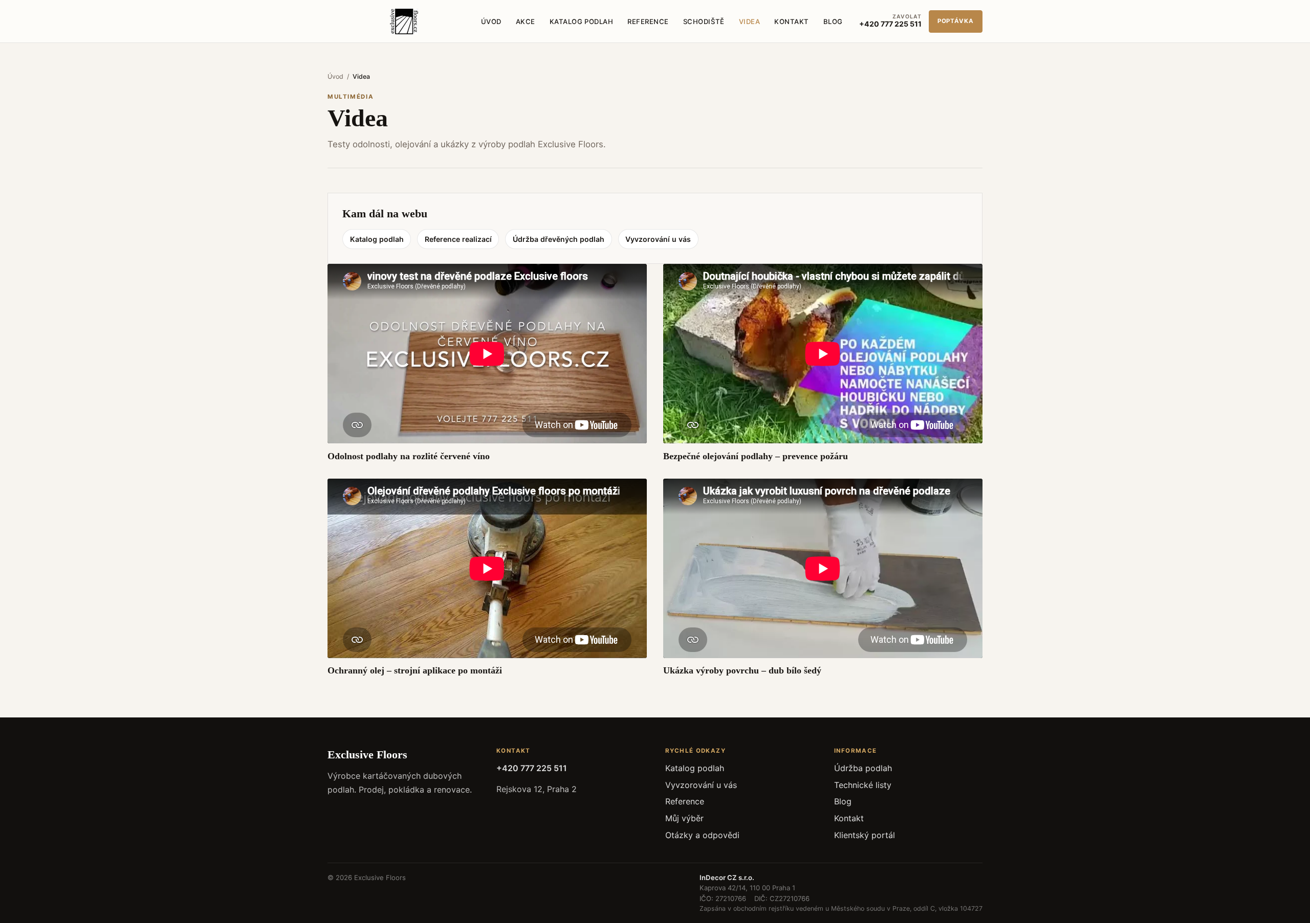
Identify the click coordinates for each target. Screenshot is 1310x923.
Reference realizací (458, 239)
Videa (749, 21)
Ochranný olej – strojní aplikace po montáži (415, 670)
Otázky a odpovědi (702, 835)
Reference (648, 21)
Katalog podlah (581, 21)
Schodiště (704, 21)
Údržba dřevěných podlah (558, 239)
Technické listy (862, 785)
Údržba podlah (863, 768)
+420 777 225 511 (531, 768)
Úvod (491, 21)
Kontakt (791, 21)
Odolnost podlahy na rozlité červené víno (409, 456)
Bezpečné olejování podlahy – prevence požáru (755, 456)
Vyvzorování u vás (658, 239)
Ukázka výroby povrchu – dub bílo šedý (742, 670)
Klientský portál (864, 835)
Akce (525, 21)
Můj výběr (684, 818)
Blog (833, 21)
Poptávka (955, 21)
